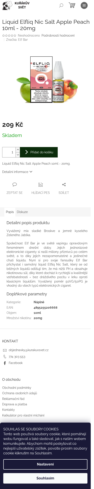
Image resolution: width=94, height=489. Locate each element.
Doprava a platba (14, 404)
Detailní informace (15, 172)
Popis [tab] (10, 212)
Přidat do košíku (41, 152)
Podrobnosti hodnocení (58, 35)
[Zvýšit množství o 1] (18, 149)
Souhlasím (45, 478)
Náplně (39, 302)
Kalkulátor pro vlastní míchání (23, 415)
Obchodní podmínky (16, 387)
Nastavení (45, 464)
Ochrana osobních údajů (19, 393)
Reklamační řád (13, 399)
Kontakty (8, 409)
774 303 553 (17, 356)
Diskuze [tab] (22, 212)
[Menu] (84, 5)
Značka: (17, 39)
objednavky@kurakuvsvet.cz (29, 350)
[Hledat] (61, 5)
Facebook (16, 363)
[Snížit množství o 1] (18, 154)
